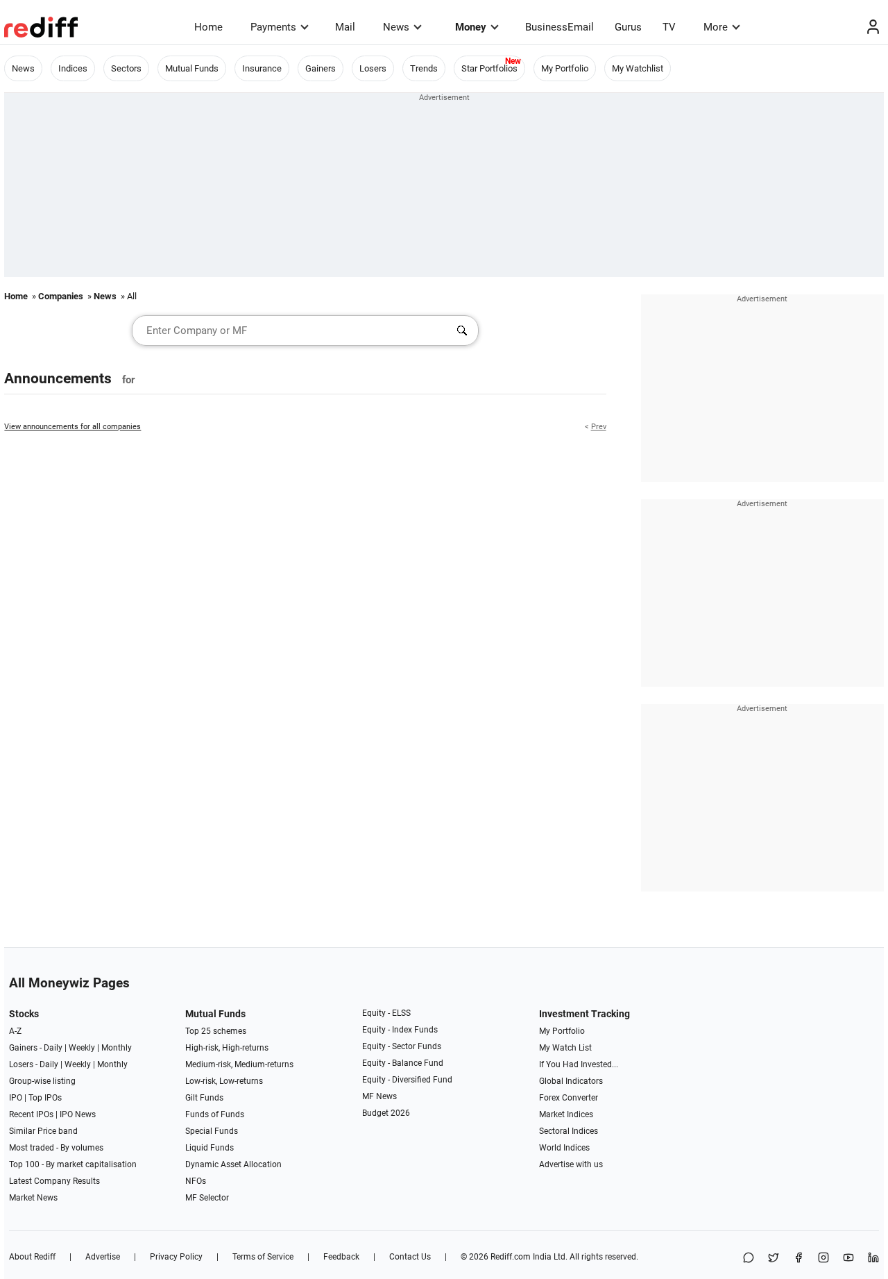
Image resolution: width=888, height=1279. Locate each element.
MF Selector (207, 1198)
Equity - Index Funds (400, 1030)
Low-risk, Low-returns (224, 1081)
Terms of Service (262, 1257)
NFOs (195, 1181)
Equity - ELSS (386, 1013)
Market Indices (566, 1114)
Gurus (628, 27)
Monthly (116, 1048)
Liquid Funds (209, 1148)
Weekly (82, 1048)
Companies (60, 296)
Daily (53, 1048)
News (396, 27)
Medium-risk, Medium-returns (239, 1064)
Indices (72, 68)
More (715, 27)
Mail (345, 27)
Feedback (341, 1257)
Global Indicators (571, 1081)
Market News (33, 1198)
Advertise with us (571, 1164)
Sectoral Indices (568, 1131)
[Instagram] (823, 1258)
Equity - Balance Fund (402, 1063)
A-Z (15, 1031)
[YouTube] (848, 1258)
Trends (424, 68)
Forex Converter (568, 1098)
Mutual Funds (192, 68)
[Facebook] (798, 1258)
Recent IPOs (31, 1114)
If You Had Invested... (578, 1064)
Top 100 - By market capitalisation (73, 1164)
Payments (273, 27)
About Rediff (32, 1257)
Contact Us (410, 1257)
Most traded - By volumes (56, 1148)
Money (470, 27)
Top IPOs (45, 1098)
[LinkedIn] (873, 1258)
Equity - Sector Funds (401, 1046)
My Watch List (565, 1048)
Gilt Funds (204, 1098)
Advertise (102, 1257)
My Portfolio (564, 68)
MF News (379, 1096)
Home (208, 27)
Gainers (320, 68)
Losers (372, 68)
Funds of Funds (214, 1114)
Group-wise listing (42, 1081)
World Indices (564, 1148)
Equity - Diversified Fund (407, 1080)
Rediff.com (510, 1257)
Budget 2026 (386, 1113)
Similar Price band (43, 1131)
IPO (15, 1098)
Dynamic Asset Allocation (233, 1164)
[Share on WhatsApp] (748, 1258)
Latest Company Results (54, 1181)
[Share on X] (773, 1258)
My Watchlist (637, 68)
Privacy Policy (176, 1257)
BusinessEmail (559, 27)
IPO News (78, 1114)
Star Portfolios (489, 68)
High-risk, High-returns (226, 1048)
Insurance (262, 68)
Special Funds (211, 1131)
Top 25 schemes (215, 1031)
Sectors (126, 68)
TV (669, 27)
